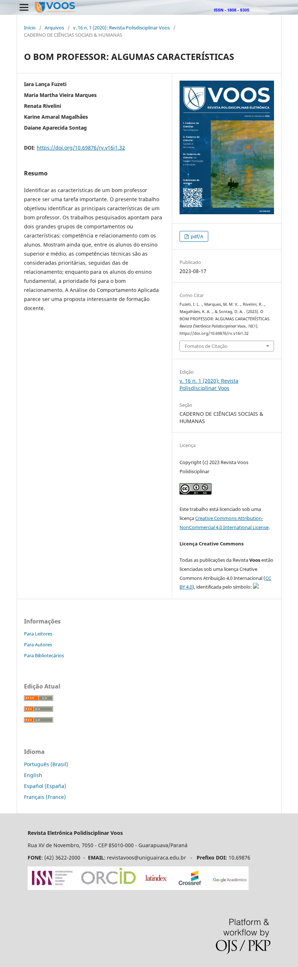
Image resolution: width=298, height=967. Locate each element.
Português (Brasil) (46, 764)
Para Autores (38, 644)
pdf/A (196, 236)
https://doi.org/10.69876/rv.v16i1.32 (81, 147)
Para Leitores (38, 633)
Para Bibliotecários (44, 655)
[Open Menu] (24, 7)
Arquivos (54, 27)
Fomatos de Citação (206, 346)
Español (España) (45, 786)
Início (30, 27)
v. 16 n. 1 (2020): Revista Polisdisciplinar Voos (121, 27)
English (33, 775)
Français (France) (45, 796)
